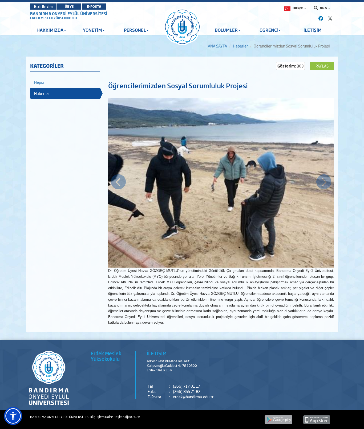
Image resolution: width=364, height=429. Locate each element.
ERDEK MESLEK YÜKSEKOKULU (53, 17)
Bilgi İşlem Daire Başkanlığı (109, 416)
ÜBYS (69, 6)
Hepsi (39, 82)
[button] (13, 416)
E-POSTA (94, 6)
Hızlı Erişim (43, 6)
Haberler (240, 46)
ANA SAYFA (217, 46)
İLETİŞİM (313, 30)
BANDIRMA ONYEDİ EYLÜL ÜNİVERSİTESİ (68, 13)
